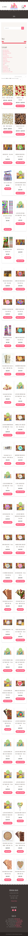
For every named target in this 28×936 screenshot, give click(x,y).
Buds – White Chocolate (7, 126)
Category (4, 47)
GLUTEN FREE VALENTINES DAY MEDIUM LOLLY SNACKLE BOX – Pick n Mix (7, 815)
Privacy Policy (14, 901)
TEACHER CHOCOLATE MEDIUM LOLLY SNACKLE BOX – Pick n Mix (20, 632)
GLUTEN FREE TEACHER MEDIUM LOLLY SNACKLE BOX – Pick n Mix (20, 723)
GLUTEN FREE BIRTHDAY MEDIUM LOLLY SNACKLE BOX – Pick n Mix (7, 427)
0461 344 (19, 920)
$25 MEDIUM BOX (6, 51)
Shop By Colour (6, 70)
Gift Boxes (5, 58)
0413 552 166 (20, 921)
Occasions (5, 66)
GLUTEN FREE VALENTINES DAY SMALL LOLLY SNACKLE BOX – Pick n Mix (20, 662)
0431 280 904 (17, 925)
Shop (14, 10)
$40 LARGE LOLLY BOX (7, 53)
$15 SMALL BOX (6, 50)
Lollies (4, 63)
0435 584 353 (17, 918)
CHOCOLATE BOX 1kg (20, 249)
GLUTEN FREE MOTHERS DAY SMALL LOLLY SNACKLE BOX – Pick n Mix (8, 754)
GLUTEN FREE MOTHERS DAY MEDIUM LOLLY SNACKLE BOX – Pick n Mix (7, 693)
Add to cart (8, 229)
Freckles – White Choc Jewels (7, 97)
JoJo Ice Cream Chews (8, 182)
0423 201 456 (18, 926)
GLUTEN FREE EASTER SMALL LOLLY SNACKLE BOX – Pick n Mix (20, 215)
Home (10, 10)
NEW (4, 64)
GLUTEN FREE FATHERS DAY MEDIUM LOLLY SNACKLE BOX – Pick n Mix (20, 784)
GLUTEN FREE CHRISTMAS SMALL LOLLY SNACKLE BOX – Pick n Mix (20, 396)
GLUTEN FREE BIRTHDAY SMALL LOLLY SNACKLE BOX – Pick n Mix (8, 486)
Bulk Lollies (5, 54)
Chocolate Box (6, 56)
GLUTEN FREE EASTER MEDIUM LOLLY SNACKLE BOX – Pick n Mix (8, 784)
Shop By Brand (6, 69)
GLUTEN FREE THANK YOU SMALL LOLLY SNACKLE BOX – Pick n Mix (8, 662)
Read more (7, 188)
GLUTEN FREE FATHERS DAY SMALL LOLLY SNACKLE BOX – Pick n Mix (20, 754)
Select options (7, 103)
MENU (5, 7)
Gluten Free (5, 60)
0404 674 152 (18, 924)
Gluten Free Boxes (6, 61)
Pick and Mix (5, 67)
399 (21, 920)
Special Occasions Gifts (8, 71)
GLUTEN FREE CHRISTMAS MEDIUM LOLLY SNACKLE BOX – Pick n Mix (20, 185)
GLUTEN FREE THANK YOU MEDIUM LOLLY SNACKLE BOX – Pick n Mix (20, 516)
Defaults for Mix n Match (7, 57)
